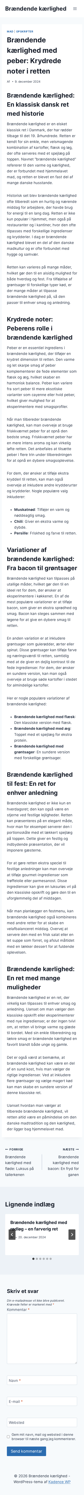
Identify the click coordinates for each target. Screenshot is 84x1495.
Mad (10, 31)
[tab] (33, 1259)
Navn (15, 1380)
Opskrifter (24, 31)
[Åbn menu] (75, 8)
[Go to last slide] (12, 1234)
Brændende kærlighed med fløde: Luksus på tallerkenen (19, 1162)
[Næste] (71, 1234)
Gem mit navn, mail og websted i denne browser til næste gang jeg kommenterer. (44, 1436)
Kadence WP (59, 1482)
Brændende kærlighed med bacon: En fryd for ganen (63, 1162)
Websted (16, 1422)
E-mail (16, 1401)
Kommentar (18, 1309)
